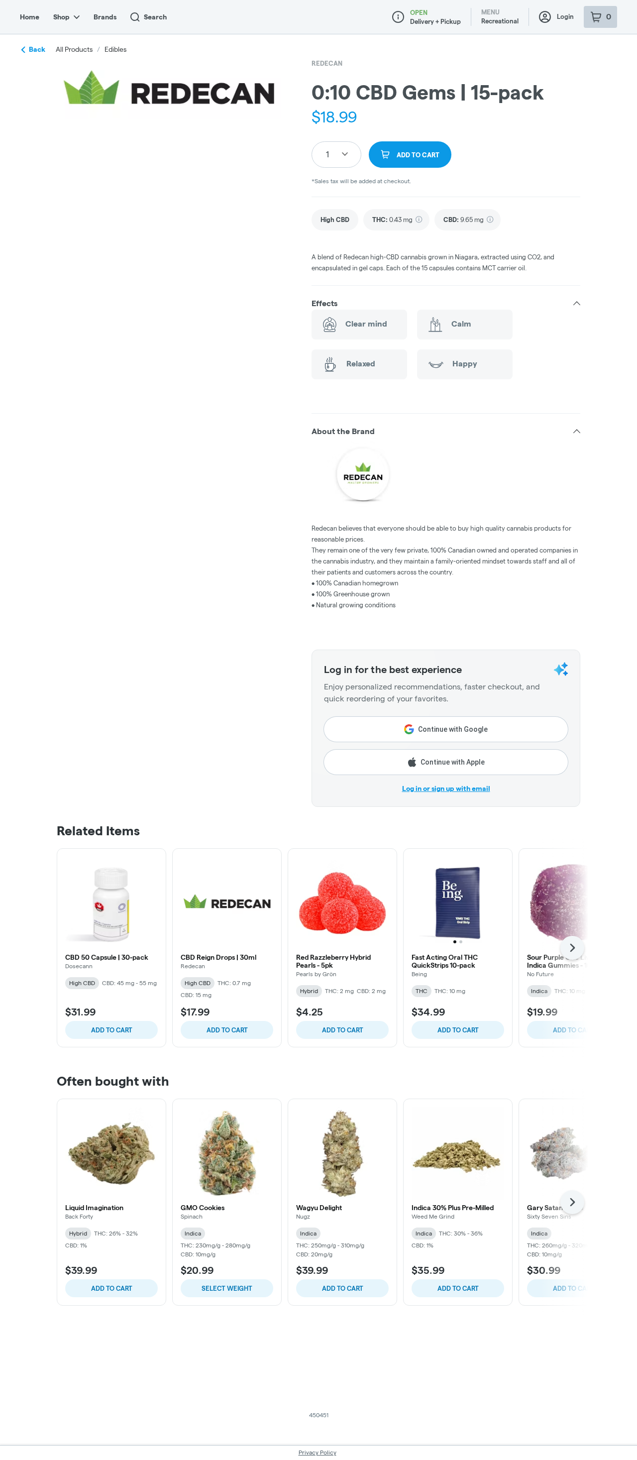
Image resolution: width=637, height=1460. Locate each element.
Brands (105, 17)
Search (155, 17)
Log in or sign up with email (446, 788)
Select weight (227, 1288)
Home (29, 17)
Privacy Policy (317, 1452)
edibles (115, 49)
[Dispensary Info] (398, 17)
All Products (74, 49)
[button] (446, 304)
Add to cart (111, 1029)
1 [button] (327, 154)
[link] (335, 219)
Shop (61, 17)
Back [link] (37, 49)
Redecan (327, 63)
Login (565, 16)
